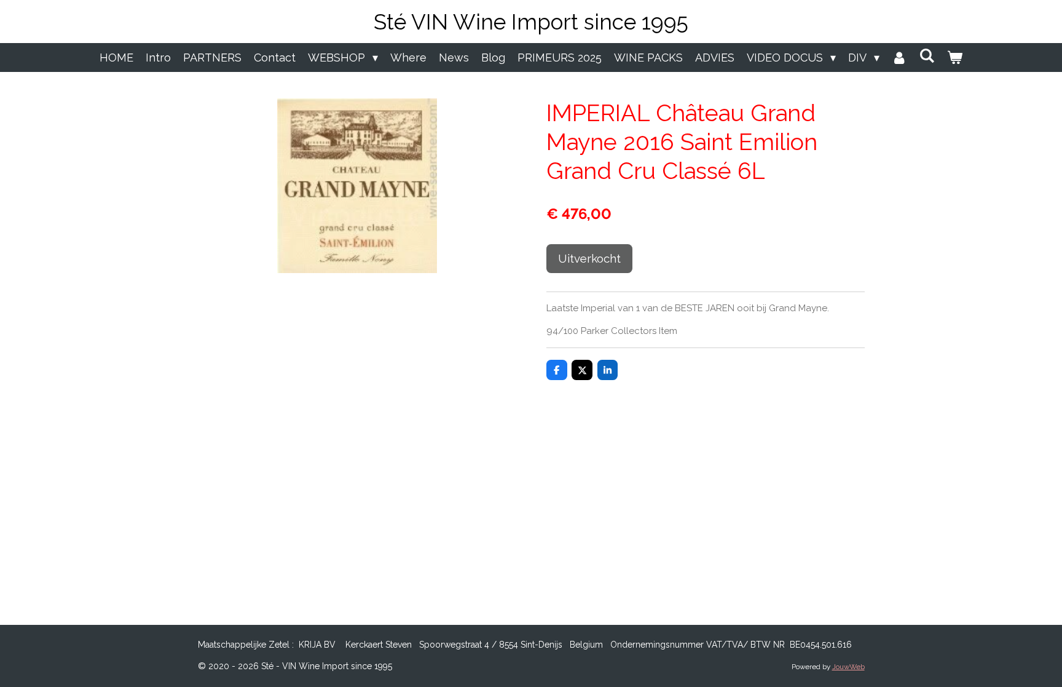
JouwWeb (848, 666)
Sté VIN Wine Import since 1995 (531, 21)
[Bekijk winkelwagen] (955, 57)
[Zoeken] (927, 55)
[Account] (899, 57)
